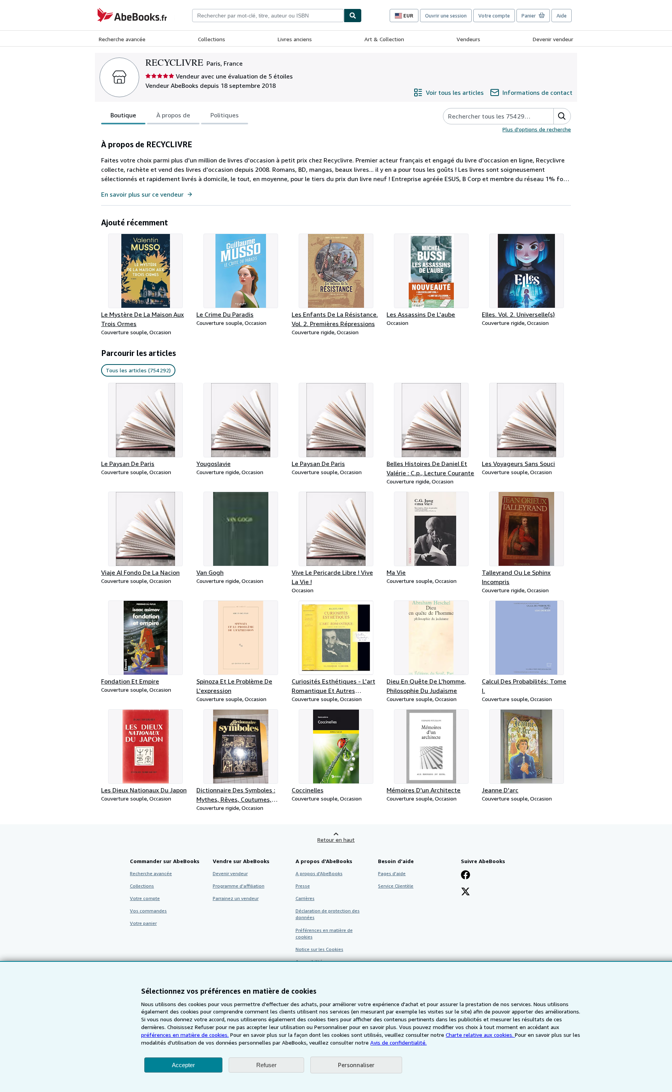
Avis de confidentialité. (398, 1042)
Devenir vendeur (553, 39)
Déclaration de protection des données (328, 914)
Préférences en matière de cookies (324, 933)
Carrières (305, 898)
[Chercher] (352, 15)
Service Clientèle (395, 886)
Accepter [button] (183, 1065)
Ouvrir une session (446, 15)
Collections (211, 39)
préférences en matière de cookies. (185, 1034)
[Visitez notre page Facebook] (465, 875)
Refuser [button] (266, 1065)
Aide (561, 15)
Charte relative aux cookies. (480, 1034)
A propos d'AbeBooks (319, 873)
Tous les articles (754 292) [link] (138, 370)
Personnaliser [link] (356, 1064)
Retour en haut (336, 839)
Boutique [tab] (123, 115)
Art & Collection (384, 39)
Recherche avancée (122, 39)
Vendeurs (468, 39)
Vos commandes (148, 911)
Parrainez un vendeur (236, 898)
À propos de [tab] (173, 115)
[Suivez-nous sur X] (465, 892)
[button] (561, 116)
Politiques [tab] (224, 115)
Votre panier (143, 923)
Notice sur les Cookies (319, 949)
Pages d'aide (392, 873)
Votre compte (494, 15)
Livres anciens (295, 39)
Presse (303, 886)
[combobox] (268, 15)
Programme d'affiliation (238, 886)
